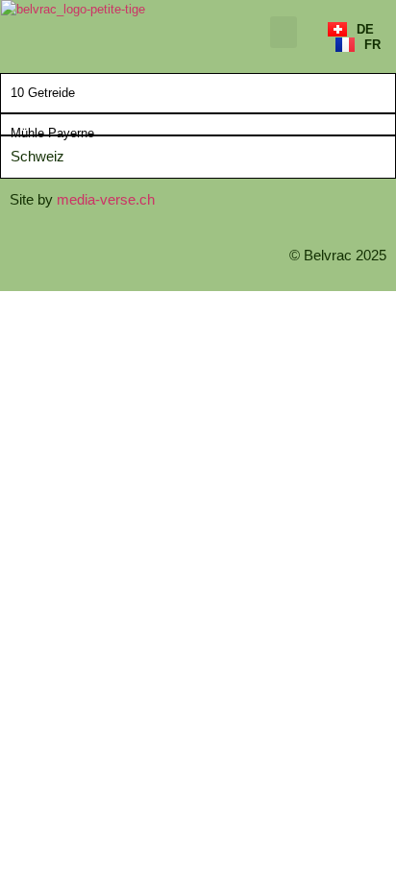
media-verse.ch (106, 199)
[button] (283, 32)
